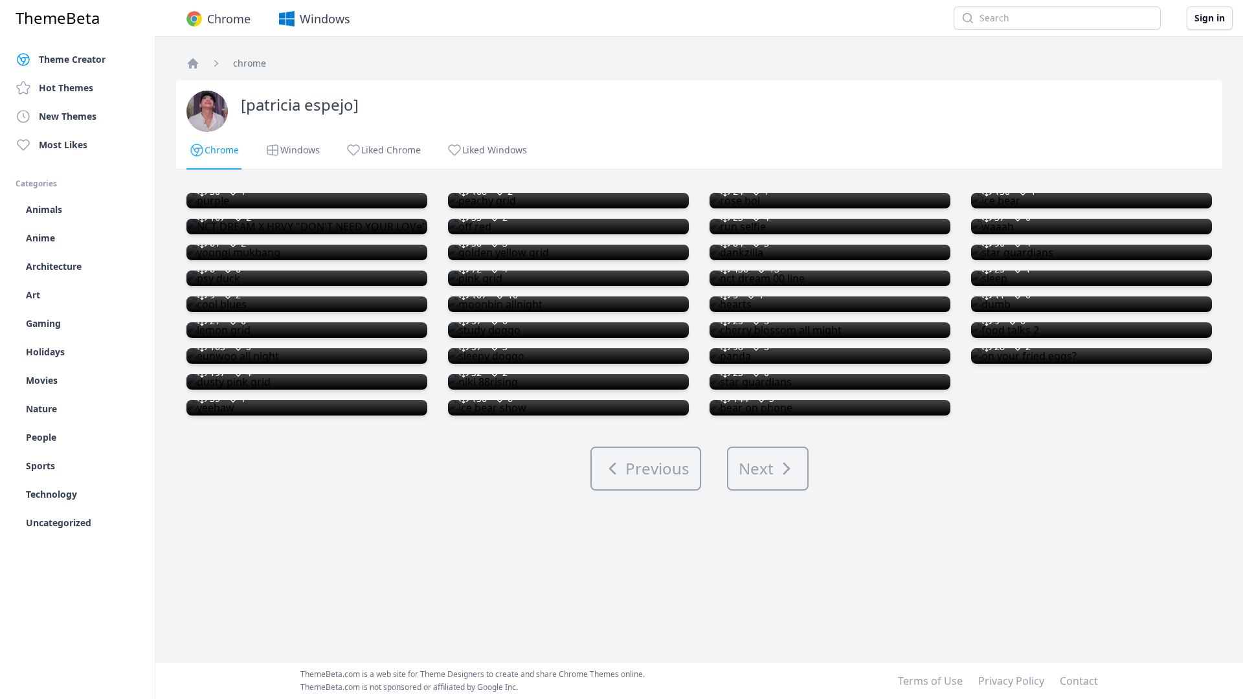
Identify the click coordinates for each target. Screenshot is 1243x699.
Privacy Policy (1011, 681)
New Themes (67, 116)
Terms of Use (930, 681)
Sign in (1209, 18)
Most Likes (63, 145)
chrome (249, 63)
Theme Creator (72, 59)
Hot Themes (66, 88)
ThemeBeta (58, 18)
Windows (325, 19)
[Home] (192, 63)
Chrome (229, 19)
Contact (1079, 681)
